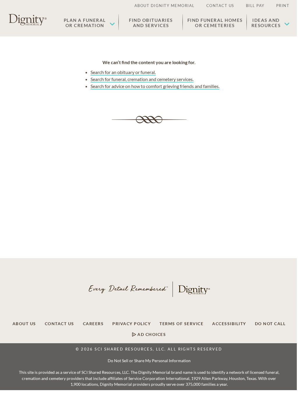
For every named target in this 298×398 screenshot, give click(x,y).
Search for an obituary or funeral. (123, 72)
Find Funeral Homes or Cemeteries (215, 22)
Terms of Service (181, 323)
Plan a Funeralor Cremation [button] (85, 22)
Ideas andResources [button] (266, 22)
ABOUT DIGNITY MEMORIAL (164, 5)
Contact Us (59, 323)
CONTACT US (220, 5)
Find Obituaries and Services (151, 22)
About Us (24, 323)
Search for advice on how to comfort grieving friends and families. (155, 86)
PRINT (283, 5)
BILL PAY (255, 5)
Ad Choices (151, 334)
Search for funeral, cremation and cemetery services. (142, 79)
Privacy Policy (131, 323)
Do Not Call (270, 323)
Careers (93, 323)
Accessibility (229, 323)
